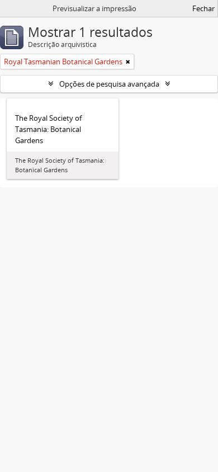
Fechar (203, 8)
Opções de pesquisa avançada (109, 84)
